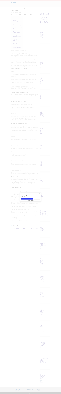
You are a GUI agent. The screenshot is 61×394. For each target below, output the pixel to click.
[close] (39, 193)
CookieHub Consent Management (31, 200)
